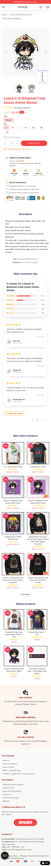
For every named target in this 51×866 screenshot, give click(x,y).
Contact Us (7, 794)
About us (6, 760)
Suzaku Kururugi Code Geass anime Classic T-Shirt (14, 634)
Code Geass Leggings (11, 18)
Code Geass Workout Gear (20, 15)
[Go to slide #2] (31, 88)
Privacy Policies (8, 767)
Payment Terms (8, 788)
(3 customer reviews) (22, 108)
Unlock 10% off (4, 855)
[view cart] (47, 7)
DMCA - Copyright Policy (12, 770)
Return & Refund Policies (12, 791)
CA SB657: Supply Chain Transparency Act (19, 774)
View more (25, 594)
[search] (40, 7)
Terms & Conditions (10, 764)
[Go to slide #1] (19, 88)
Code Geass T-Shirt (38, 467)
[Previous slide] (5, 52)
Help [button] (46, 863)
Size (5, 124)
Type (5, 116)
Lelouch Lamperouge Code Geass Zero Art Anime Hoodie (38, 580)
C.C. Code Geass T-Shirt (13, 467)
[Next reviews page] (45, 420)
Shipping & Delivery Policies (13, 784)
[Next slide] (45, 52)
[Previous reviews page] (33, 420)
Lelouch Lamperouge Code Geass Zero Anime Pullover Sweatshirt (13, 580)
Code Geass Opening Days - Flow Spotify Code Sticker (37, 671)
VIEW (13, 462)
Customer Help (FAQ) (11, 798)
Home (4, 15)
